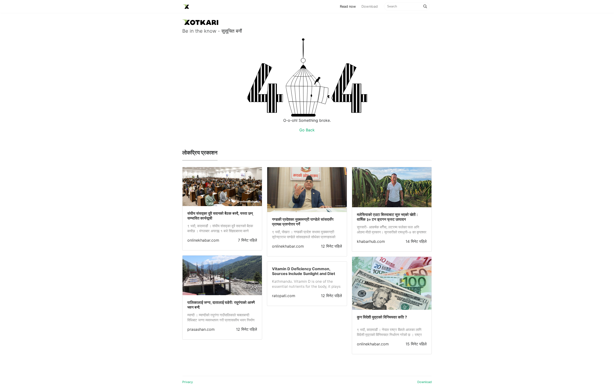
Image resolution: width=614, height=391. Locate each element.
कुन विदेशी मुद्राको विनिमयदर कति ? (382, 317)
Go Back (307, 130)
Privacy (187, 382)
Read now (349, 6)
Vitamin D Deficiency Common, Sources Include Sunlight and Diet (303, 271)
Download (369, 6)
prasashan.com (201, 329)
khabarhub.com (371, 241)
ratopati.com (283, 295)
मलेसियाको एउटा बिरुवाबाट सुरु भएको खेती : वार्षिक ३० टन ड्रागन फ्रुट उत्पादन (387, 217)
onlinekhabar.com (203, 240)
